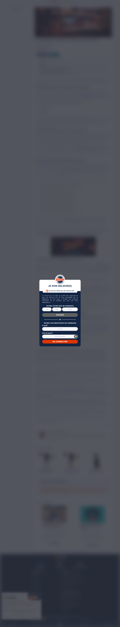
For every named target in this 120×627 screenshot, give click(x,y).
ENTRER (60, 315)
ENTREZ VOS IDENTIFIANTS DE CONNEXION (60, 323)
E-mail (45, 325)
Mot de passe (47, 333)
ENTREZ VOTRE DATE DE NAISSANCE (60, 306)
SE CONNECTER (60, 341)
